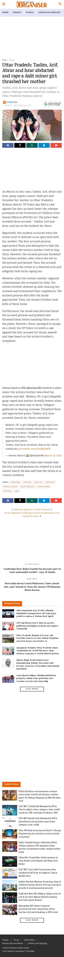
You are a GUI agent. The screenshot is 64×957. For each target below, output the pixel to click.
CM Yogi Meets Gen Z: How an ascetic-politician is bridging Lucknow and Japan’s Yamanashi (37, 626)
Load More (32, 689)
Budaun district (10, 486)
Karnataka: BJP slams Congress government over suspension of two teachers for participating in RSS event (38, 909)
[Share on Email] (56, 145)
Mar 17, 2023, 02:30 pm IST (18, 105)
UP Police (8, 491)
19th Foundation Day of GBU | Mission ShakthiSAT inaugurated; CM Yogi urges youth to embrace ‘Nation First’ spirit (36, 613)
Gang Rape (15, 482)
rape (17, 491)
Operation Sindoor (49, 12)
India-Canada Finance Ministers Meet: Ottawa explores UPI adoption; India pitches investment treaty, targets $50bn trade (39, 847)
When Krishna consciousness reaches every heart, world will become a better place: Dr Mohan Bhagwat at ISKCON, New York (39, 796)
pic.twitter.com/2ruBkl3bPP (34, 449)
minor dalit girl (27, 486)
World (30, 12)
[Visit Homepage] (32, 4)
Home (5, 12)
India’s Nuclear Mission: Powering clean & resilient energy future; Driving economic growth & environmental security (40, 885)
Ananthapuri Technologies (24, 951)
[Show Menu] (3, 4)
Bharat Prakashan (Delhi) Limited (16, 948)
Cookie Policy (29, 940)
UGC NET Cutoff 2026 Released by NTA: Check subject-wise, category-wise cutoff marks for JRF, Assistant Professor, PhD (39, 810)
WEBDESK (12, 102)
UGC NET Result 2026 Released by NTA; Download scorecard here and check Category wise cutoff (38, 822)
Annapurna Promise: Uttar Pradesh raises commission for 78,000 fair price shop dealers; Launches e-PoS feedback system (37, 651)
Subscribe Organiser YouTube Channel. (32, 509)
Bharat (17, 12)
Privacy (5, 940)
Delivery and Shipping (37, 943)
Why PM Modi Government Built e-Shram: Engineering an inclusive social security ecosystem (40, 834)
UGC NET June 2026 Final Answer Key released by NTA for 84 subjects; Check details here (38, 873)
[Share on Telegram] (44, 145)
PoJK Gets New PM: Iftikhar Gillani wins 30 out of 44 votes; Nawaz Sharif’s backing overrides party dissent (40, 897)
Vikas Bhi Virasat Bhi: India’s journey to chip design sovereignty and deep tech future (38, 861)
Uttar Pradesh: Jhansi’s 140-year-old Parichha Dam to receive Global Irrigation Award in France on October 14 (37, 638)
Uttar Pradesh (44, 486)
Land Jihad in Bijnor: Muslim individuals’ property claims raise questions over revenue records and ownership (36, 678)
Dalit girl (27, 482)
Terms (16, 940)
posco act (38, 482)
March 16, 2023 (53, 456)
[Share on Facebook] (8, 145)
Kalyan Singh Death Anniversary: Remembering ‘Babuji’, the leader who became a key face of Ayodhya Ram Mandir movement (38, 665)
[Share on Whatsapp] (32, 145)
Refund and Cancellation (12, 943)
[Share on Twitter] (20, 145)
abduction (50, 482)
